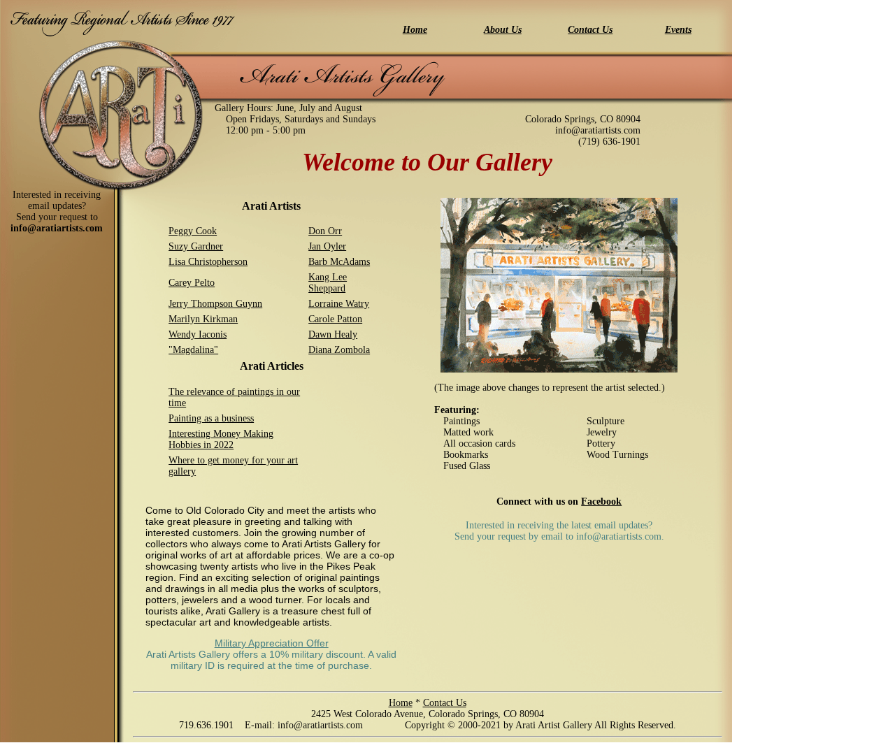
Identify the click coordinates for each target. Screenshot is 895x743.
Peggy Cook (193, 231)
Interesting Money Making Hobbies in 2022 (221, 439)
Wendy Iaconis (198, 334)
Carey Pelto (192, 282)
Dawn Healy (332, 334)
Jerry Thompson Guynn (215, 303)
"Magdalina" (193, 350)
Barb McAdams (339, 262)
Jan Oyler (327, 246)
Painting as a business (211, 418)
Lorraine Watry (338, 303)
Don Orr (325, 231)
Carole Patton (335, 319)
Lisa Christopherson (208, 262)
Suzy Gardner (196, 246)
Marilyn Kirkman (203, 319)
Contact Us (444, 703)
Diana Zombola (339, 350)
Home (401, 703)
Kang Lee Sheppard (327, 283)
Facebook (601, 501)
